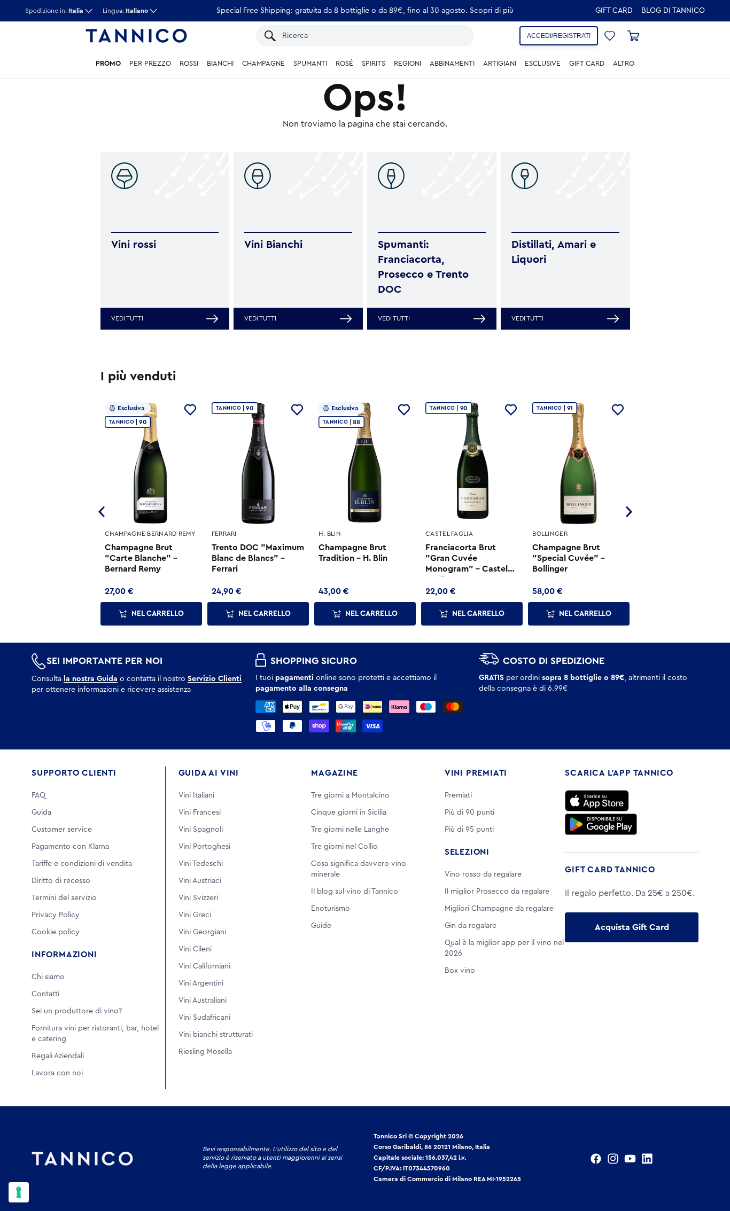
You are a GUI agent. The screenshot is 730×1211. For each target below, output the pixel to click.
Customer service (62, 829)
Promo (108, 63)
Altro (623, 63)
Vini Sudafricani (204, 1017)
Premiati (458, 795)
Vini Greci (194, 915)
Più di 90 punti (469, 812)
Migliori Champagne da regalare (499, 908)
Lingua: (125, 10)
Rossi (189, 63)
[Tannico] (136, 36)
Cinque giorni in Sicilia (348, 812)
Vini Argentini (200, 983)
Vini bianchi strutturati (215, 1034)
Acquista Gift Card (632, 927)
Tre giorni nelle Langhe (350, 829)
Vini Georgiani (202, 932)
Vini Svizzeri (198, 898)
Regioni (407, 63)
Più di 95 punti (469, 829)
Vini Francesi (199, 812)
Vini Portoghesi (204, 846)
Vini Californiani (204, 966)
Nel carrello (157, 614)
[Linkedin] (647, 1158)
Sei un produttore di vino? (77, 1011)
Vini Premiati (476, 773)
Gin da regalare (470, 925)
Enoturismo (330, 908)
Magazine (334, 773)
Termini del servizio (64, 898)
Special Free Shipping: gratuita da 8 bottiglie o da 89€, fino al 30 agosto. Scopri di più (365, 10)
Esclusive (543, 63)
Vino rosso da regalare (483, 874)
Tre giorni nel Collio (344, 846)
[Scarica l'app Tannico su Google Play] (601, 824)
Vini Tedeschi (200, 864)
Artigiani (499, 63)
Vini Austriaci (199, 881)
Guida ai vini (208, 773)
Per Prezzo (150, 63)
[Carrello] (633, 36)
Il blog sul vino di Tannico (354, 891)
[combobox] (373, 35)
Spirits (373, 63)
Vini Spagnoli (200, 829)
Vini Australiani (202, 1000)
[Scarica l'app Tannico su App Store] (597, 800)
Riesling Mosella (205, 1052)
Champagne (263, 63)
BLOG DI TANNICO (673, 10)
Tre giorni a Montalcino (350, 795)
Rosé (344, 63)
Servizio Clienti (215, 679)
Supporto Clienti (74, 773)
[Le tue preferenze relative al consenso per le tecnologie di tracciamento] (19, 1192)
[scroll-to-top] (707, 1159)
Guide (321, 925)
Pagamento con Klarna (70, 846)
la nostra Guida (91, 679)
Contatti (45, 994)
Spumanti (310, 63)
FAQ (38, 795)
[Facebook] (595, 1158)
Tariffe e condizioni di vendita (82, 864)
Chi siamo (48, 977)
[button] (610, 36)
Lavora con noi (57, 1073)
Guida (41, 812)
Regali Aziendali (58, 1056)
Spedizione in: (54, 10)
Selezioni (467, 852)
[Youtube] (630, 1158)
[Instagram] (613, 1158)
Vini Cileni (195, 949)
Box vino (460, 970)
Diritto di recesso (61, 881)
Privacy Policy (56, 915)
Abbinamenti (452, 63)
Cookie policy (56, 932)
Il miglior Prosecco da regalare (497, 891)
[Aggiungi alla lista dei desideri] (190, 409)
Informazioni (64, 954)
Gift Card (614, 10)
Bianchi (220, 63)
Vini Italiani (196, 795)
